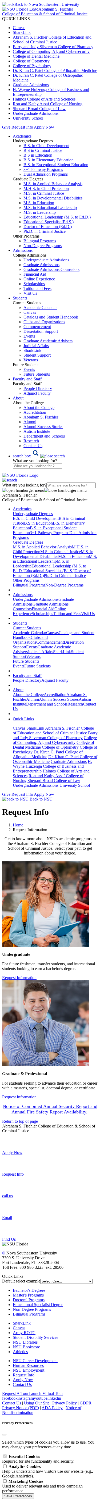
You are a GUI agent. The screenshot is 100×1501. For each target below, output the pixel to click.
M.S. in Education (38, 203)
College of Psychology (32, 65)
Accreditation (34, 412)
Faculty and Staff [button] (27, 379)
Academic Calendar (40, 307)
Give (6, 127)
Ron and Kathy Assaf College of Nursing (47, 104)
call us (7, 1196)
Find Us (9, 1239)
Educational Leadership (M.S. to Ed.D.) (57, 217)
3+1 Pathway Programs (43, 169)
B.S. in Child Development (46, 145)
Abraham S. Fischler (40, 417)
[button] (39, 456)
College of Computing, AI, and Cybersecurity (51, 51)
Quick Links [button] (23, 719)
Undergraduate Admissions (35, 113)
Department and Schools (44, 436)
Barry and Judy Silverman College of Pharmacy (53, 46)
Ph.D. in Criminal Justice (44, 231)
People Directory (37, 388)
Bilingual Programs (39, 241)
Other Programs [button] (26, 580)
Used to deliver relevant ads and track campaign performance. (42, 1486)
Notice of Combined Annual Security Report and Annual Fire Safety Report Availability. (50, 1109)
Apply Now (44, 127)
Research (31, 441)
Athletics (20, 1351)
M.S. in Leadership (39, 212)
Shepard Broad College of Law (39, 108)
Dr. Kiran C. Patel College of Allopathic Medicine (55, 70)
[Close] (4, 1434)
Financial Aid (34, 274)
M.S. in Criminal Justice (43, 193)
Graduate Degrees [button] (28, 542)
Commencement (37, 326)
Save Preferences (18, 1496)
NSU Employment (28, 1370)
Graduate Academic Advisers (48, 341)
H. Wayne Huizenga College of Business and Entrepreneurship (52, 766)
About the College (38, 407)
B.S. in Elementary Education (48, 160)
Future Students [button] (26, 661)
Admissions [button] (23, 250)
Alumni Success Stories (43, 426)
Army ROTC (24, 1332)
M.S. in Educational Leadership (50, 207)
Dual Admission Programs (45, 174)
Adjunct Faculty (37, 393)
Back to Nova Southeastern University (46, 4)
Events (29, 336)
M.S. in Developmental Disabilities (52, 198)
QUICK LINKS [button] (16, 18)
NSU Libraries (25, 1342)
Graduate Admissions (31, 85)
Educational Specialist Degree (38, 1304)
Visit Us (30, 293)
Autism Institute (36, 431)
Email (7, 1217)
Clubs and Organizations (44, 322)
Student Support (37, 355)
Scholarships (34, 283)
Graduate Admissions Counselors (51, 269)
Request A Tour (15, 1393)
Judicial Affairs (36, 345)
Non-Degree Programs (42, 245)
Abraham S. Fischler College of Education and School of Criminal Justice (52, 39)
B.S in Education (37, 155)
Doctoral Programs (29, 1300)
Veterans (30, 360)
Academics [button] (22, 136)
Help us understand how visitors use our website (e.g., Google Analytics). (47, 1471)
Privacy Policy (64, 1403)
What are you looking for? (35, 460)
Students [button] (20, 298)
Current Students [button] (27, 628)
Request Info (22, 127)
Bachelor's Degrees (29, 1290)
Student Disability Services (35, 1337)
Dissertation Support (40, 331)
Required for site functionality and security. (38, 1458)
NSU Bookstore (26, 1347)
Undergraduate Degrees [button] (33, 513)
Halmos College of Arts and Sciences (44, 99)
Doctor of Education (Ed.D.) (47, 226)
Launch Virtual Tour (46, 1393)
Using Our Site (36, 1403)
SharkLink (22, 32)
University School (28, 118)
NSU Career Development (35, 1360)
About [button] (18, 398)
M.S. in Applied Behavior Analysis (52, 183)
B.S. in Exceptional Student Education (55, 164)
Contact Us (32, 445)
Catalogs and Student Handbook (50, 317)
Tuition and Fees (37, 288)
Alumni (29, 422)
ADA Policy (52, 1408)
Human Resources (28, 1365)
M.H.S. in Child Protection (46, 188)
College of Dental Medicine (36, 56)
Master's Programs (28, 1295)
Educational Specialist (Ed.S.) (48, 222)
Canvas (19, 27)
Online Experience (39, 279)
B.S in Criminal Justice (42, 150)
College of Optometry (31, 61)
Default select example (21, 1281)
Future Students (36, 374)
